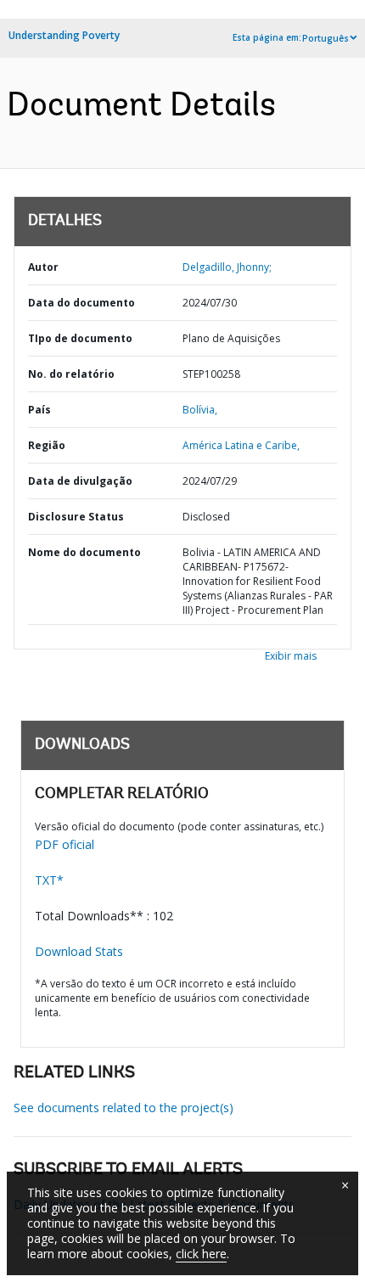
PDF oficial (64, 844)
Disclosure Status (76, 516)
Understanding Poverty (64, 35)
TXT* (49, 880)
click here (201, 1253)
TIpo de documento (80, 338)
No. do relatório (71, 374)
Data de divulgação (80, 481)
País (39, 409)
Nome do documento (84, 552)
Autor (43, 267)
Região (46, 445)
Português (325, 38)
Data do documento (81, 302)
